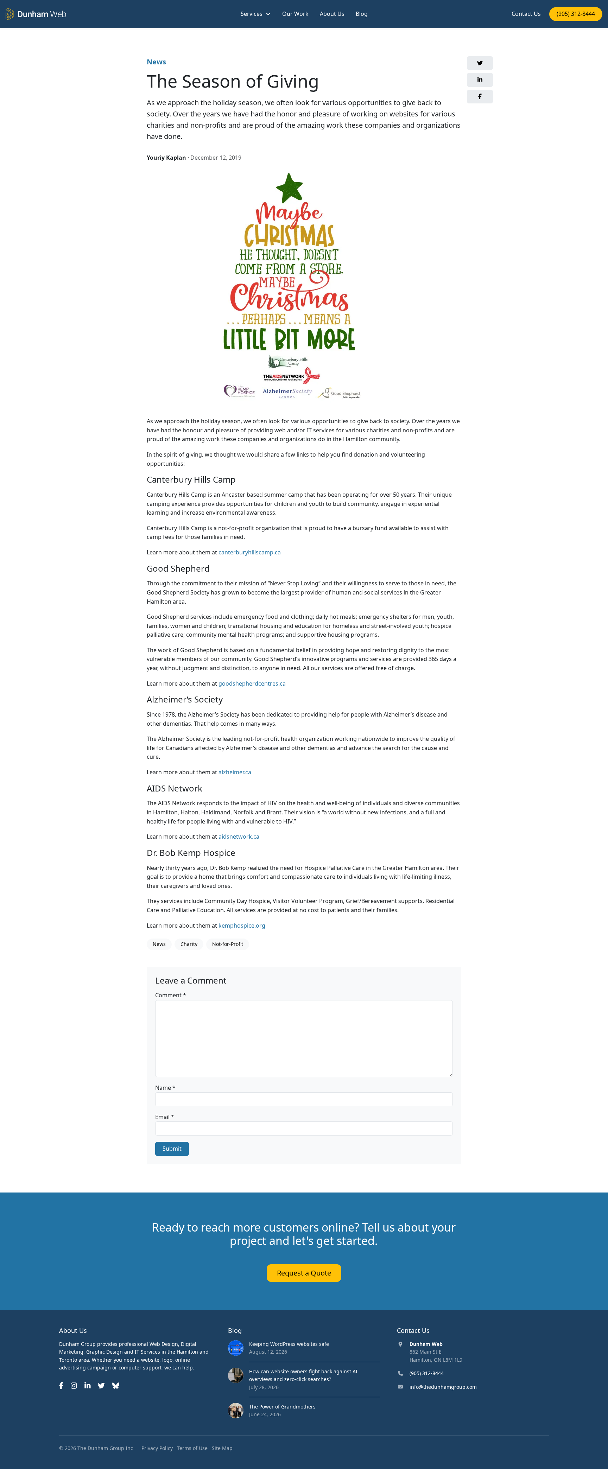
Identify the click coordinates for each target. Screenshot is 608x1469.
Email (164, 1117)
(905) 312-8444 (576, 14)
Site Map (222, 1448)
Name (165, 1088)
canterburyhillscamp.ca (249, 552)
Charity (188, 944)
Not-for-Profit (227, 944)
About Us (332, 14)
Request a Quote (304, 1273)
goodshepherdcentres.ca (252, 683)
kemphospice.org (241, 925)
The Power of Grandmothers (282, 1406)
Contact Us (526, 14)
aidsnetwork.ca (238, 836)
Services (251, 14)
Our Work (295, 14)
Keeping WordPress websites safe (289, 1344)
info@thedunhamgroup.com (443, 1387)
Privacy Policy (157, 1448)
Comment (170, 995)
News (156, 61)
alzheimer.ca (234, 772)
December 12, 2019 (215, 157)
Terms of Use (192, 1448)
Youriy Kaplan (166, 157)
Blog (362, 14)
